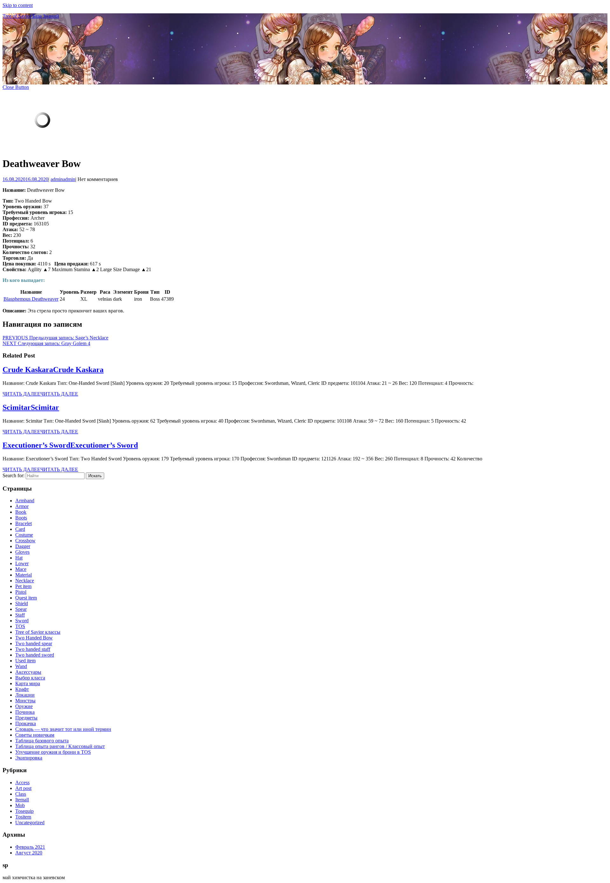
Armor (22, 506)
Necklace (24, 580)
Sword (22, 620)
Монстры (25, 700)
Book (20, 512)
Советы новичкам (34, 735)
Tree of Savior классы (37, 632)
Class (20, 794)
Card (20, 529)
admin (63, 179)
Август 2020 (28, 852)
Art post (23, 788)
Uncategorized (29, 822)
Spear (21, 609)
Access (22, 782)
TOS (20, 626)
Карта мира (27, 683)
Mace (20, 569)
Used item (25, 660)
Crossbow (25, 540)
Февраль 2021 (30, 847)
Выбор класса (30, 677)
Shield (21, 603)
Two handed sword (34, 655)
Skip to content (18, 5)
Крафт (22, 689)
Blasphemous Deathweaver (30, 299)
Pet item (23, 586)
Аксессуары (28, 672)
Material (23, 575)
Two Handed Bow (34, 637)
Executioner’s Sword (70, 445)
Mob (20, 805)
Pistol (20, 592)
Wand (21, 666)
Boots (21, 517)
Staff (20, 615)
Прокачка (25, 723)
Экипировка (28, 757)
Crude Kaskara (53, 369)
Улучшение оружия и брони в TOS (53, 752)
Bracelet (23, 523)
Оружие (24, 706)
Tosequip (24, 811)
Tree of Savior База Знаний (31, 16)
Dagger (22, 546)
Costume (24, 535)
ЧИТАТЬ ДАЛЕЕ (40, 394)
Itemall (22, 799)
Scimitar (31, 407)
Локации (25, 695)
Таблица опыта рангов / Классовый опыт (60, 746)
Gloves (22, 552)
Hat (19, 557)
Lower (22, 563)
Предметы (26, 717)
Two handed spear (33, 643)
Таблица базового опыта (42, 740)
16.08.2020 (25, 179)
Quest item (26, 597)
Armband (24, 500)
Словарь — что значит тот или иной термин (63, 729)
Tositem (23, 816)
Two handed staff (32, 649)
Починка (25, 712)
